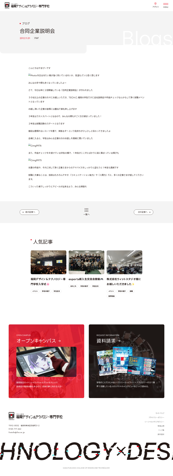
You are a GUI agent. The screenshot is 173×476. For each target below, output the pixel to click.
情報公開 (161, 426)
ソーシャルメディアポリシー (154, 422)
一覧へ (86, 214)
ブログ (36, 38)
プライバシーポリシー (156, 417)
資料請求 (161, 434)
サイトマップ (160, 413)
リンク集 (161, 430)
